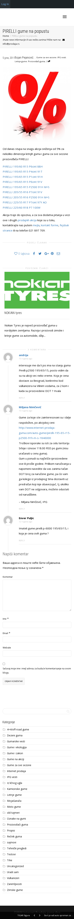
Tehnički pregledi (16, 848)
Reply (22, 397)
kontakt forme (49, 225)
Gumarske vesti (16, 741)
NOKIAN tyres (13, 313)
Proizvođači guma (36, 61)
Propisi (11, 830)
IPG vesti (61, 57)
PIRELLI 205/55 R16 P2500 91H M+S (26, 197)
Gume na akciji (15, 759)
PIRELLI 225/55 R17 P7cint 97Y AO (25, 202)
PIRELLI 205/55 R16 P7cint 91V (22, 192)
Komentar (8, 576)
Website (7, 647)
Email (5, 633)
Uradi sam (13, 872)
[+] (37, 290)
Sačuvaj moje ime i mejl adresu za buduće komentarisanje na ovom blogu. (37, 670)
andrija (23, 355)
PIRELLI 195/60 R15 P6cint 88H (23, 166)
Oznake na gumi (16, 818)
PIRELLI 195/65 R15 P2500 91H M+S (26, 187)
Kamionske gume (17, 789)
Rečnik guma (14, 836)
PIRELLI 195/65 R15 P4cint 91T (22, 171)
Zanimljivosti (14, 884)
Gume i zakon (15, 753)
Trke (9, 860)
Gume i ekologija (17, 747)
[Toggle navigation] (65, 17)
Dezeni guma (14, 735)
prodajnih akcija (27, 220)
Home (6, 35)
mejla (36, 225)
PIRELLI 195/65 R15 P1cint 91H (23, 177)
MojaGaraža (14, 800)
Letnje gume (21, 61)
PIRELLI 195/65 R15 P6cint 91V (22, 182)
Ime (4, 618)
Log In (5, 4)
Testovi (11, 854)
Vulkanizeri (13, 878)
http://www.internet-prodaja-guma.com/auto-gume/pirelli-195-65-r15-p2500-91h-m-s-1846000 (44, 433)
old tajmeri (13, 812)
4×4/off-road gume (18, 729)
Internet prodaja (16, 771)
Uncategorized (15, 866)
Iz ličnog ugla (14, 783)
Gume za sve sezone (46, 57)
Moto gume (14, 806)
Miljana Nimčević (30, 407)
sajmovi (11, 842)
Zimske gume (15, 890)
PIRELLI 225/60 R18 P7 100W (21, 207)
